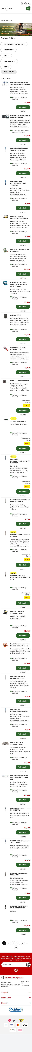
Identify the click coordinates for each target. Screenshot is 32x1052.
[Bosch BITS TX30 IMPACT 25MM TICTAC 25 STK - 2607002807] (5, 907)
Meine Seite (6, 997)
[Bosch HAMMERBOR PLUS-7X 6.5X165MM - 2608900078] (5, 841)
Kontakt (4, 1003)
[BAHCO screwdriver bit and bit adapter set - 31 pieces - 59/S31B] (5, 645)
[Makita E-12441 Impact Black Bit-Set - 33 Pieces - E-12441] (5, 116)
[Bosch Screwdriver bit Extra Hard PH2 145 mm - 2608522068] (5, 500)
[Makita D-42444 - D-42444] (5, 316)
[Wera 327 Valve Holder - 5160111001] (5, 419)
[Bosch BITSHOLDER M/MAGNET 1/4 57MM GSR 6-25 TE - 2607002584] (5, 574)
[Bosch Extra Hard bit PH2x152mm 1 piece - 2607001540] (5, 677)
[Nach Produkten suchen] (28, 8)
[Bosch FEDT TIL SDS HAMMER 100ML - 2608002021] (5, 348)
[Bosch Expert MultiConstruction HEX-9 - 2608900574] (5, 710)
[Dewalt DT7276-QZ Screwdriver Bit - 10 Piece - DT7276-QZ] (5, 217)
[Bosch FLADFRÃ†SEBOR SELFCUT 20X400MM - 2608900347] (5, 149)
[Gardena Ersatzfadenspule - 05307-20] (5, 381)
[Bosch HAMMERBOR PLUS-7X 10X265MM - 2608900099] (5, 809)
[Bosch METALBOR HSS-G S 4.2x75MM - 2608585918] (5, 533)
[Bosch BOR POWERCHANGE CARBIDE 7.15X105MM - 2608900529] (5, 457)
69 (16, 947)
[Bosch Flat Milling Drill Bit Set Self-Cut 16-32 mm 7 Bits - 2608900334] (5, 83)
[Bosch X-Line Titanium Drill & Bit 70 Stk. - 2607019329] (5, 250)
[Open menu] (3, 8)
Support (4, 992)
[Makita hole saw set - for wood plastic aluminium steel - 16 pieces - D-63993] (5, 283)
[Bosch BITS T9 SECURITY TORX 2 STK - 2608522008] (5, 874)
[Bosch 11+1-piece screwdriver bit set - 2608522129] (5, 743)
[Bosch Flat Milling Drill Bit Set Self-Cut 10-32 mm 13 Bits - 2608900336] (5, 776)
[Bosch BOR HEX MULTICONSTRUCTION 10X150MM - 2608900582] (5, 182)
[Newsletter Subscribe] (28, 965)
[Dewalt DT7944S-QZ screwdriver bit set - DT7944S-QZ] (5, 612)
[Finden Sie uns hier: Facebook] (16, 970)
